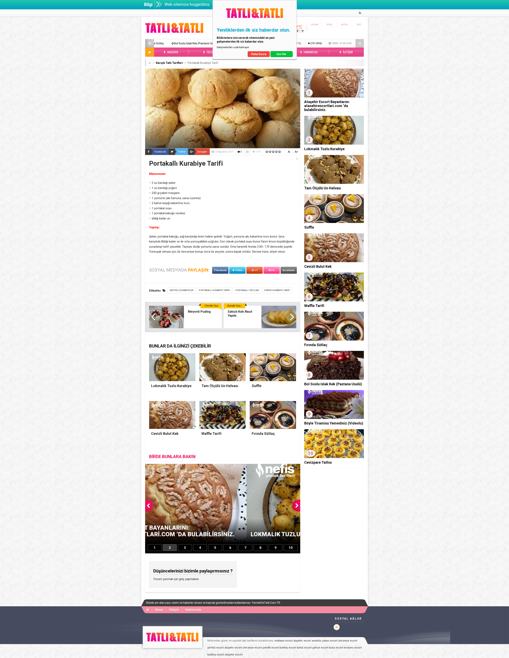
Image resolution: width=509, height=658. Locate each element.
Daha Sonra (258, 54)
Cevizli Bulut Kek (318, 266)
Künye (159, 609)
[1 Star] (266, 151)
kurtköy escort (288, 647)
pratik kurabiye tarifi (277, 290)
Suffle (309, 227)
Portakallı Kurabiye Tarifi (214, 290)
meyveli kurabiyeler (181, 290)
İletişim (347, 52)
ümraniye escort (347, 640)
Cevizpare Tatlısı (318, 462)
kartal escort (304, 647)
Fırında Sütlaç (315, 345)
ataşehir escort (302, 640)
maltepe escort (284, 640)
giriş (181, 579)
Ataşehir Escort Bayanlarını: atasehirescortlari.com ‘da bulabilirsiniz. (327, 106)
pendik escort (271, 647)
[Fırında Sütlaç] (334, 339)
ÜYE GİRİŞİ (316, 43)
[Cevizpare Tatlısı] (334, 457)
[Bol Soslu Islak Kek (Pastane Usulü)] (334, 378)
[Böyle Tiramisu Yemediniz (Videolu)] (334, 418)
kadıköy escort (215, 654)
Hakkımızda (310, 52)
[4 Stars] (276, 151)
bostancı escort (353, 647)
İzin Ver (282, 54)
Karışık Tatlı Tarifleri (169, 62)
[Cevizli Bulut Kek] (334, 261)
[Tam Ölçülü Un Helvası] (334, 182)
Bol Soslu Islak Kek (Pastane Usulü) (333, 384)
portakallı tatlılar (247, 290)
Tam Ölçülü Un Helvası (322, 188)
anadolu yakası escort (324, 640)
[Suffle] (334, 222)
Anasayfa (172, 52)
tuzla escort (336, 647)
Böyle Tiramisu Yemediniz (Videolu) (185, 43)
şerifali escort (215, 647)
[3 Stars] (273, 151)
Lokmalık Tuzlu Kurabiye (324, 149)
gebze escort (320, 647)
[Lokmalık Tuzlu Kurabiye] (334, 143)
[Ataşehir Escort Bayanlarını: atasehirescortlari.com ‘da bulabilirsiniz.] (334, 96)
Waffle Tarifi (314, 306)
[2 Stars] (270, 151)
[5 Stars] (279, 151)
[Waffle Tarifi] (334, 300)
